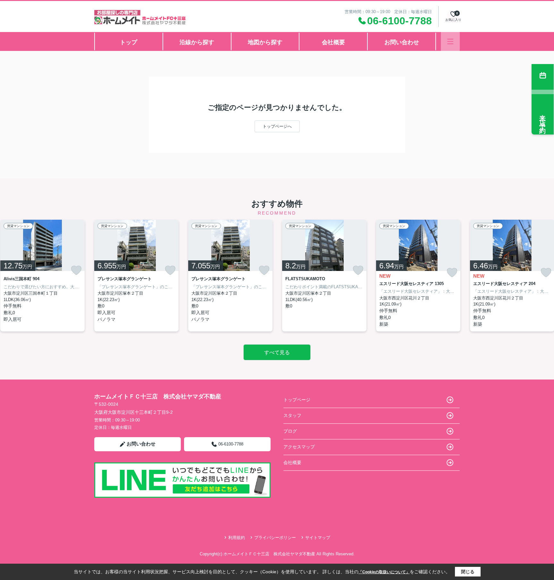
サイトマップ (317, 537)
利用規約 (236, 537)
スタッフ (292, 415)
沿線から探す (197, 42)
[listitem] (136, 275)
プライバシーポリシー (275, 537)
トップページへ (277, 126)
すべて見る (277, 352)
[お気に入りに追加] (76, 270)
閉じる (467, 571)
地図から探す (265, 42)
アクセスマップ (299, 446)
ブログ (290, 431)
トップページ (296, 399)
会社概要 (333, 42)
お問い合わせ (401, 42)
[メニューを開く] (450, 41)
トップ (128, 42)
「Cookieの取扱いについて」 (384, 572)
